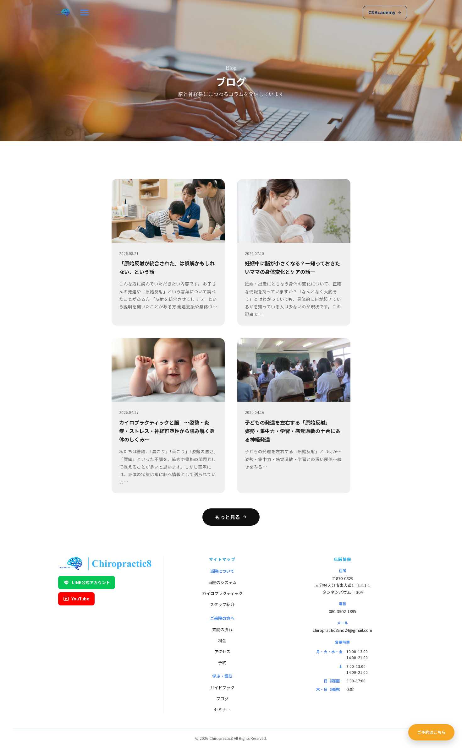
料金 (222, 640)
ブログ (222, 699)
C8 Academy (381, 12)
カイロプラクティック (222, 593)
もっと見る (227, 517)
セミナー (222, 710)
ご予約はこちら (431, 732)
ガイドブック (222, 688)
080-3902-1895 (342, 611)
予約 (222, 662)
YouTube (80, 599)
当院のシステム (222, 582)
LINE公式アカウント (91, 582)
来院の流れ (222, 629)
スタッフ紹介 (222, 604)
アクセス (222, 651)
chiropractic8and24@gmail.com (342, 630)
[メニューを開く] (84, 12)
